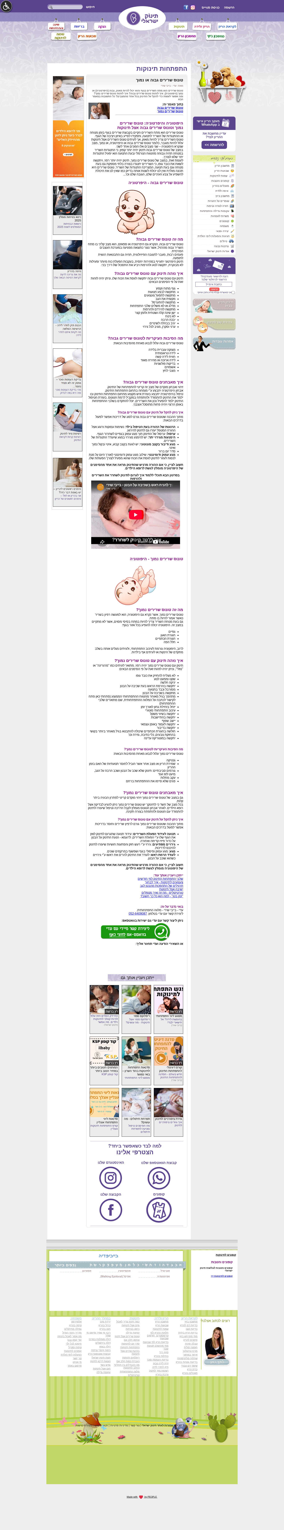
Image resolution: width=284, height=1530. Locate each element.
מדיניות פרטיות (119, 1425)
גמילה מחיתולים (73, 1329)
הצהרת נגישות (84, 1425)
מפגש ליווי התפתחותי (169, 1016)
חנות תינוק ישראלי (101, 1357)
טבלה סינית (191, 1343)
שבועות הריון (221, 170)
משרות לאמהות (220, 216)
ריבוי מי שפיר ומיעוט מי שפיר (98, 1334)
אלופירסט (76, 1321)
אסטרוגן (86, 1270)
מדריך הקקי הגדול (72, 1332)
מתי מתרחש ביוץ (188, 1336)
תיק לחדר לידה (160, 1367)
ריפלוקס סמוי (142, 1016)
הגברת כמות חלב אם (127, 1361)
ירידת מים (105, 1321)
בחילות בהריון (161, 1356)
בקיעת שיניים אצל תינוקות (130, 1352)
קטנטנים (224, 221)
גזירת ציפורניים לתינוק (168, 1118)
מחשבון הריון (222, 165)
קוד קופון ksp (75, 1340)
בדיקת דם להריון (188, 1325)
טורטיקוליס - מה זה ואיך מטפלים (162, 892)
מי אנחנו (77, 1362)
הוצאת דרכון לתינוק (100, 1361)
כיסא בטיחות (132, 1329)
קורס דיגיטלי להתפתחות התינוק (170, 1069)
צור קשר (77, 1358)
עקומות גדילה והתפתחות (214, 211)
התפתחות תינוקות (161, 68)
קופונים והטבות (220, 180)
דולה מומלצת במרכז (100, 1339)
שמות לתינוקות (218, 175)
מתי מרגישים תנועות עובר (157, 1347)
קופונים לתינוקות (73, 1351)
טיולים (223, 241)
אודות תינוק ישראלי (218, 251)
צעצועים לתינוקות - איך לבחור (164, 882)
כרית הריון (192, 1369)
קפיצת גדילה (132, 1332)
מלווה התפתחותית (129, 1371)
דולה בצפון (105, 1346)
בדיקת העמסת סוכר (157, 1359)
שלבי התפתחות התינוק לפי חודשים (160, 878)
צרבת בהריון (162, 1374)
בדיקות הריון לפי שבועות (155, 1342)
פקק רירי (163, 1352)
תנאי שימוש (101, 1425)
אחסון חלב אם (131, 1340)
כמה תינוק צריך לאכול (127, 1321)
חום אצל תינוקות (102, 1368)
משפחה (224, 226)
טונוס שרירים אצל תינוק (127, 1336)
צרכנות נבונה (221, 246)
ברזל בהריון (105, 1325)
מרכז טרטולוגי (190, 1351)
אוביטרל (165, 1270)
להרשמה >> (214, 145)
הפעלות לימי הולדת (71, 1354)
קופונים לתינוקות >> (222, 1276)
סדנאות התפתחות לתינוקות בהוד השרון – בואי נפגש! (136, 1071)
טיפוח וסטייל (75, 1347)
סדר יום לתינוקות (130, 1343)
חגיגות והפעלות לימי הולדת (214, 236)
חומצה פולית (190, 1347)
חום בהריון (105, 1329)
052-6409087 (138, 913)
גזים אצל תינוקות (130, 1325)
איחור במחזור (190, 1354)
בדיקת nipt (191, 1329)
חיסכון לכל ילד (74, 1343)
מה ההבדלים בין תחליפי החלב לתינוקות (126, 1366)
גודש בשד (105, 1365)
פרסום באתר (75, 1365)
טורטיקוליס (133, 1375)
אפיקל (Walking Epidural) (115, 1276)
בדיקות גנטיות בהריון (186, 1362)
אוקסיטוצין (124, 1270)
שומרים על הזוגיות (218, 200)
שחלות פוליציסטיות (187, 1358)
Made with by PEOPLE (142, 1497)
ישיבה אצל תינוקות (171, 889)
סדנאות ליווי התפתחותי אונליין (107, 1120)
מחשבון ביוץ (223, 195)
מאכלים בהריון (220, 185)
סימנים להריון (190, 1340)
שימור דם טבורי (189, 1365)
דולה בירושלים (103, 1342)
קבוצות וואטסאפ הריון (99, 1353)
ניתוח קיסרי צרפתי (101, 1350)
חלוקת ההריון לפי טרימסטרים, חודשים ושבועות (157, 1335)
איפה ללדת (221, 190)
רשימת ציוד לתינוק (158, 1370)
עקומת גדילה (104, 1372)
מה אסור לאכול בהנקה (69, 1336)
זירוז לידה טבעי (160, 1363)
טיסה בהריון (75, 1325)
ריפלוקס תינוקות (130, 1357)
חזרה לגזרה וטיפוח (217, 205)
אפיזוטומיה (163, 1276)
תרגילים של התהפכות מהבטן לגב (161, 885)
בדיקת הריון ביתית (187, 1332)
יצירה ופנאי (222, 231)
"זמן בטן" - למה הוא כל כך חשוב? (161, 896)
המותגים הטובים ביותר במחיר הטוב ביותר (104, 1069)
